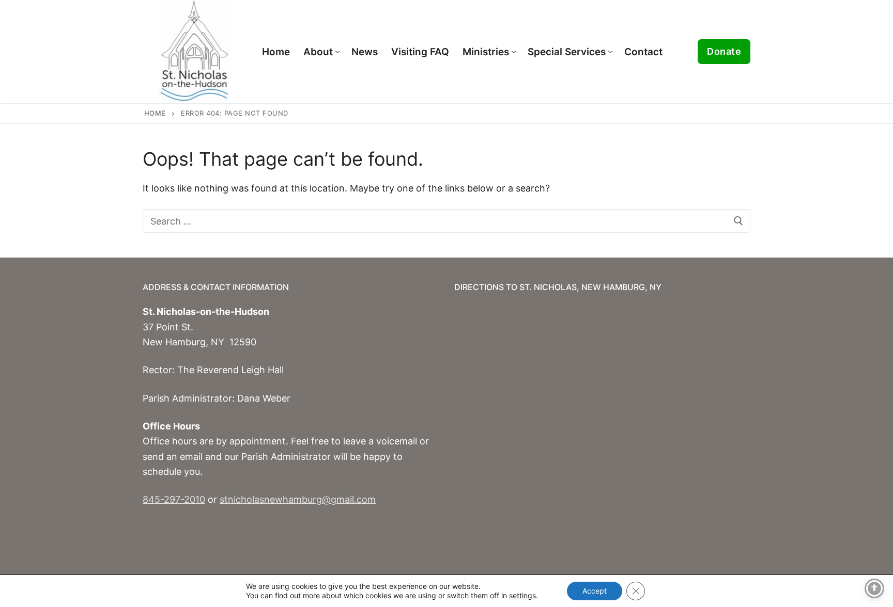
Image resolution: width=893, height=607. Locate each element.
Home (155, 113)
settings (522, 595)
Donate (724, 51)
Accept (594, 590)
